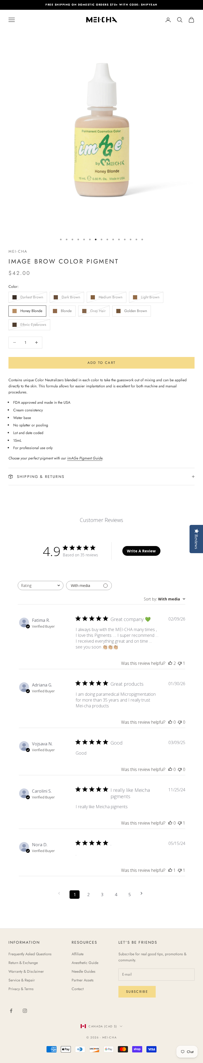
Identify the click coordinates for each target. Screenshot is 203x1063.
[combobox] (40, 585)
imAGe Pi (74, 458)
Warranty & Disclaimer (26, 971)
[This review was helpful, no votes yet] (170, 722)
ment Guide (93, 458)
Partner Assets (83, 980)
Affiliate (78, 954)
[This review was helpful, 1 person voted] (170, 870)
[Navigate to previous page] (61, 893)
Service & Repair (21, 980)
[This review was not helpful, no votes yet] (180, 722)
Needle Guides (83, 971)
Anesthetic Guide (85, 962)
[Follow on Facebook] (11, 1010)
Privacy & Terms (21, 988)
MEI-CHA (17, 251)
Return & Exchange (23, 962)
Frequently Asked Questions (30, 954)
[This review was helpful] (170, 663)
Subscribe (137, 991)
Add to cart (101, 362)
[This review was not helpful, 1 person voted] (180, 663)
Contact (78, 988)
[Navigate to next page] (143, 893)
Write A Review (141, 550)
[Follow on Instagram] (24, 1010)
